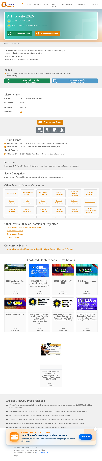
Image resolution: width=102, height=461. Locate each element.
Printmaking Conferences (74, 202)
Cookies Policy (42, 453)
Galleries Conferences (59, 210)
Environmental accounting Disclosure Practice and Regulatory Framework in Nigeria (37, 427)
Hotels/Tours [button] (94, 4)
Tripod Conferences (43, 202)
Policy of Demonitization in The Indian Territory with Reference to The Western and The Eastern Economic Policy (48, 411)
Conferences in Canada (15, 234)
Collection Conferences (12, 210)
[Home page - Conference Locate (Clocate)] (22, 4)
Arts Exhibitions (11, 193)
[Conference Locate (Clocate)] (9, 4)
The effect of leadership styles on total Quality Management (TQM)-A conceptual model (39, 415)
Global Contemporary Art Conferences (90, 210)
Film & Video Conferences (90, 193)
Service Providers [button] (65, 4)
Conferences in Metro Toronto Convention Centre (24, 228)
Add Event (54, 5)
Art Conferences (90, 202)
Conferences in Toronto (15, 231)
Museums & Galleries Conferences (74, 193)
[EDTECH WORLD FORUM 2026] (63, 271)
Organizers (37, 4)
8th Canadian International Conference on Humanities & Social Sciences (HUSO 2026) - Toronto (40, 249)
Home (6, 44)
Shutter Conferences (12, 202)
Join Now (86, 437)
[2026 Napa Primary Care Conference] (15, 271)
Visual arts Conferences (59, 193)
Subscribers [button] (80, 4)
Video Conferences (27, 202)
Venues (46, 4)
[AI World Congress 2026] (15, 305)
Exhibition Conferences (43, 210)
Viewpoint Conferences (59, 202)
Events (28, 4)
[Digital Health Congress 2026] (87, 271)
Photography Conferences (43, 193)
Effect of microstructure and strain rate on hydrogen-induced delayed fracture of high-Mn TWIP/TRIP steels (46, 419)
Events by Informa (13, 237)
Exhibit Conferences (27, 210)
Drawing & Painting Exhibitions (27, 193)
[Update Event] (5, 144)
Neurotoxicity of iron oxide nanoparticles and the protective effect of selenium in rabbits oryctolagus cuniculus (47, 423)
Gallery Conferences (74, 210)
